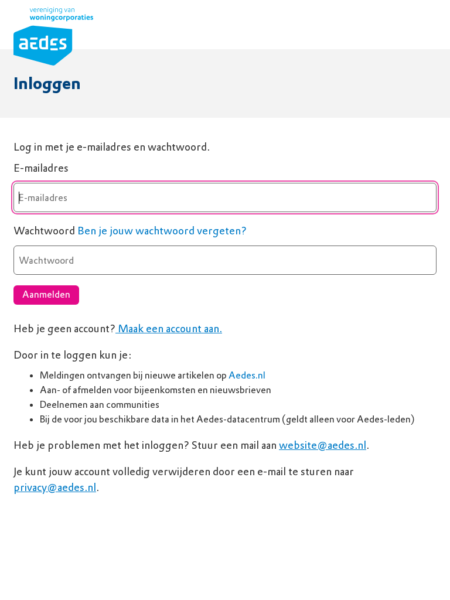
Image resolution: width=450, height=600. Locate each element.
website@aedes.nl (322, 445)
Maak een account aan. (168, 328)
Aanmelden (46, 294)
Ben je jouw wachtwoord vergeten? (162, 230)
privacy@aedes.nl (54, 487)
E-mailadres (41, 168)
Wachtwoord (44, 230)
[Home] (53, 38)
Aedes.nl (247, 375)
